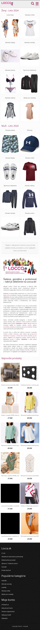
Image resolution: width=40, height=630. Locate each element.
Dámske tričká (29, 15)
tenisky (10, 322)
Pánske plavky (10, 130)
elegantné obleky (21, 337)
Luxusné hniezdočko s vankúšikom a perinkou (14, 506)
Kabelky (4, 580)
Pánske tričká (29, 158)
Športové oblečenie (29, 70)
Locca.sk (25, 626)
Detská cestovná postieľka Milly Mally (11, 385)
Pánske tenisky (10, 213)
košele (5, 334)
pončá (29, 325)
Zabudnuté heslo (7, 608)
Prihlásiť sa (5, 605)
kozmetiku (6, 327)
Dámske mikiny (10, 98)
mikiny (25, 334)
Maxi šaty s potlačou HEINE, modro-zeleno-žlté (14, 476)
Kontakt (3, 567)
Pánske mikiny (30, 186)
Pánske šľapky (10, 158)
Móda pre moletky (30, 98)
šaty (14, 322)
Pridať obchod (6, 570)
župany (13, 336)
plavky (24, 325)
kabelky (19, 325)
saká (20, 334)
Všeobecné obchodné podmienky (12, 557)
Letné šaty (10, 15)
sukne (5, 322)
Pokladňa (4, 618)
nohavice (18, 322)
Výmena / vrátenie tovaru (9, 563)
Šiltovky (29, 130)
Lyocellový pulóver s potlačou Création (12, 536)
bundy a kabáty (15, 339)
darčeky (27, 350)
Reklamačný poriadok (8, 560)
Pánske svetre (29, 213)
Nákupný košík (6, 615)
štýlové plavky (31, 337)
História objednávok (7, 611)
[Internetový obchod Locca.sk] (7, 3)
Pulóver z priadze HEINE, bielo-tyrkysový (12, 415)
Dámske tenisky (29, 42)
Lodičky (3, 587)
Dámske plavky (10, 70)
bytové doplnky (27, 327)
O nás (3, 553)
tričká (10, 334)
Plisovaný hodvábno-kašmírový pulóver (12, 445)
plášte (34, 325)
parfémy (12, 327)
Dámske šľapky (10, 42)
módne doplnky (28, 336)
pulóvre (28, 322)
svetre (23, 322)
